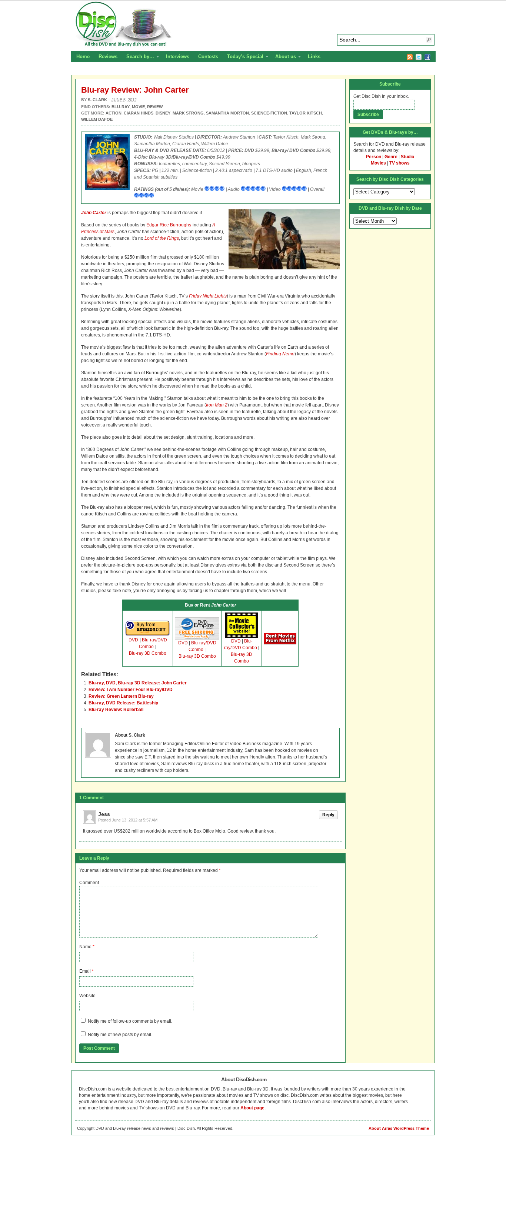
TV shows (399, 163)
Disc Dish (253, 24)
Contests (208, 56)
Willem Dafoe (97, 119)
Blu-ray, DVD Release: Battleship (123, 703)
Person (373, 156)
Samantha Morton (227, 113)
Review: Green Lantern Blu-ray (121, 696)
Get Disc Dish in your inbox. (381, 96)
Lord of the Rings (161, 238)
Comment (89, 882)
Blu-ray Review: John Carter (135, 89)
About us (283, 57)
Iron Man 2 (216, 405)
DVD (133, 640)
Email (85, 971)
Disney (163, 113)
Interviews (177, 56)
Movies (378, 163)
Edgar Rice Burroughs (168, 225)
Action (113, 113)
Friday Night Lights (208, 296)
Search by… (138, 57)
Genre (391, 156)
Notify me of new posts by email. (120, 1034)
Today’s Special (243, 57)
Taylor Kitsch (305, 113)
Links (314, 56)
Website (87, 995)
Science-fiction (269, 113)
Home (83, 56)
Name (85, 946)
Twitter (419, 57)
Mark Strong (188, 113)
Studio (407, 156)
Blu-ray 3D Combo (147, 653)
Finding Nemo (280, 353)
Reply (328, 814)
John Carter (93, 212)
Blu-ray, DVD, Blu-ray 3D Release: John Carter (138, 682)
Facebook (427, 57)
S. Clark (97, 99)
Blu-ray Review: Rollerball (116, 709)
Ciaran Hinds (138, 113)
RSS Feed (410, 57)
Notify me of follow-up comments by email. (130, 1021)
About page (252, 1108)
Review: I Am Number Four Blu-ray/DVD (131, 689)
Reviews (108, 56)
